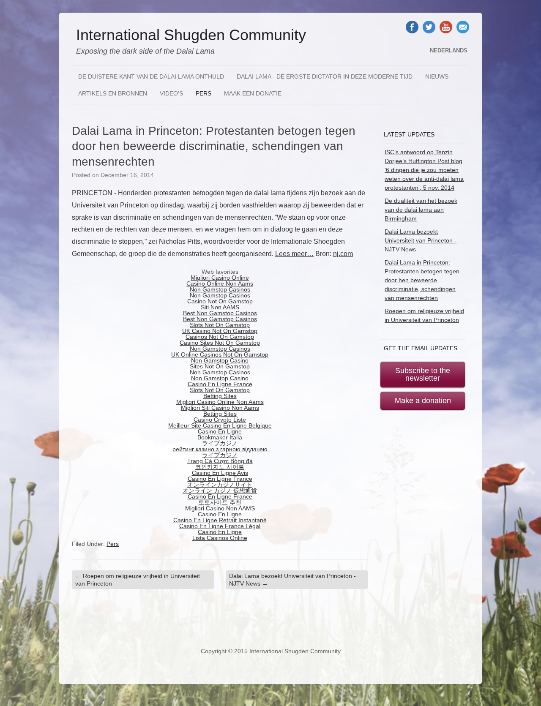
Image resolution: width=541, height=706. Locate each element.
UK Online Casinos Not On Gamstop (219, 354)
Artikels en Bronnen (112, 93)
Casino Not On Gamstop (220, 301)
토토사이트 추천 (219, 502)
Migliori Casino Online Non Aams (220, 401)
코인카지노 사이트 (219, 466)
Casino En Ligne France (220, 384)
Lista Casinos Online (219, 537)
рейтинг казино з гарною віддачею (220, 449)
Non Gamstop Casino (220, 360)
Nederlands (448, 51)
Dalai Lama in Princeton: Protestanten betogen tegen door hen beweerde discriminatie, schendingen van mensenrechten (422, 280)
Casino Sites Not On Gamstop (220, 342)
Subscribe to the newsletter (422, 374)
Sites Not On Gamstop (220, 366)
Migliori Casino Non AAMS (220, 508)
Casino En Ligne (220, 431)
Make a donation (423, 400)
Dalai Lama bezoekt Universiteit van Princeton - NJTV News (292, 579)
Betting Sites (220, 396)
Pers (203, 93)
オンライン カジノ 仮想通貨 (220, 490)
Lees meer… (294, 253)
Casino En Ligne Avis (220, 472)
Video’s (171, 93)
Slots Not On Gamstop (220, 325)
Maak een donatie (252, 93)
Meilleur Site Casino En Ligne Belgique (220, 425)
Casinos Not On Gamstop (220, 336)
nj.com (343, 253)
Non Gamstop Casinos (220, 289)
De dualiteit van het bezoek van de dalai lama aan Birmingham (421, 209)
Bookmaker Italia (219, 437)
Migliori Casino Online (220, 277)
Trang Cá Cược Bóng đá (220, 461)
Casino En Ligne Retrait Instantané (220, 520)
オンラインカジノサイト (219, 484)
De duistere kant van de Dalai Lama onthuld (151, 76)
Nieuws (436, 76)
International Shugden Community (191, 35)
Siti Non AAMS (220, 307)
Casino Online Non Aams (219, 283)
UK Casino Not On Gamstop (219, 330)
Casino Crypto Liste (220, 419)
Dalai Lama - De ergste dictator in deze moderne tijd (325, 76)
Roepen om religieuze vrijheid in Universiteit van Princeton (137, 579)
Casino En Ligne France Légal (219, 526)
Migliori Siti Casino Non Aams (220, 407)
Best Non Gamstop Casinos (220, 313)
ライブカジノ (220, 443)
